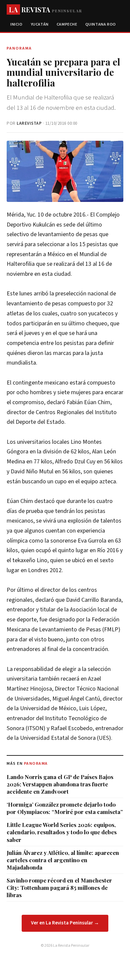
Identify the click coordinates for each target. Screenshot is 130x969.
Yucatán (40, 24)
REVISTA (45, 9)
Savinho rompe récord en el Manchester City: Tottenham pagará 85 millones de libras (59, 887)
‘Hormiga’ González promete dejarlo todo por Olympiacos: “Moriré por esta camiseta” (65, 808)
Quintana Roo (100, 24)
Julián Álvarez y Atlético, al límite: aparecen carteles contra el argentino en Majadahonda (63, 860)
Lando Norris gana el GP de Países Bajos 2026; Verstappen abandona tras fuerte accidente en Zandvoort (60, 784)
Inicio (16, 24)
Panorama (36, 763)
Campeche (67, 24)
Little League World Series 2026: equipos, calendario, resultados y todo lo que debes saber (62, 832)
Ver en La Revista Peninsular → (65, 922)
